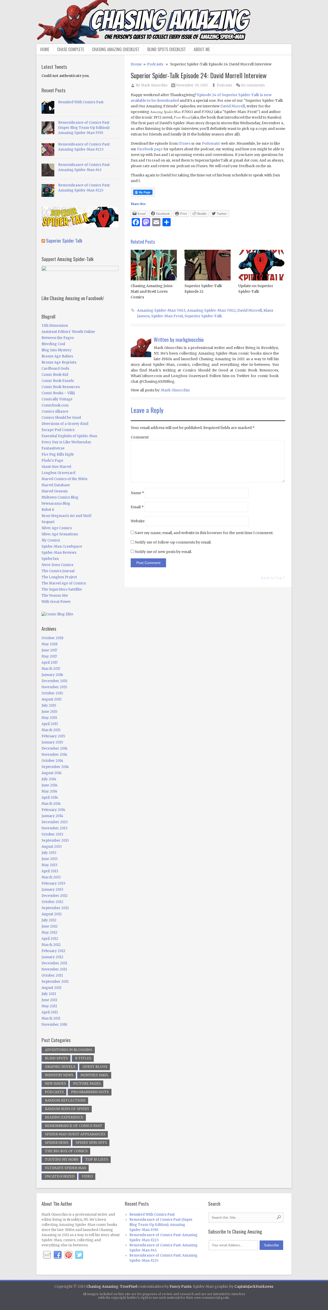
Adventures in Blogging (68, 1050)
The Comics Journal (58, 571)
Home (44, 49)
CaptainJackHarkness (253, 1286)
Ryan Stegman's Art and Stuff (66, 516)
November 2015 (54, 687)
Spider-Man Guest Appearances (75, 1134)
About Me (202, 49)
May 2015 (49, 718)
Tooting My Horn (61, 1159)
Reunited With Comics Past (81, 102)
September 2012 (55, 908)
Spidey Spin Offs (91, 1142)
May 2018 (49, 644)
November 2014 (54, 754)
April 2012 (50, 938)
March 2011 (51, 1018)
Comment (140, 437)
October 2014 (52, 761)
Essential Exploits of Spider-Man (69, 436)
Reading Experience (64, 1117)
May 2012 (49, 932)
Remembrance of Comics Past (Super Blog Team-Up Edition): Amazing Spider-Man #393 (84, 127)
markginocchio (190, 339)
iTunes (184, 143)
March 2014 (51, 803)
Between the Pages (58, 338)
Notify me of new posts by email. (163, 551)
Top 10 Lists (96, 1159)
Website (138, 521)
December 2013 (55, 822)
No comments (253, 85)
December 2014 (55, 748)
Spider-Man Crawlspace (62, 546)
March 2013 (51, 877)
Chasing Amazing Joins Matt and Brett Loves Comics (151, 291)
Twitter (79, 1255)
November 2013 (54, 828)
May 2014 (49, 791)
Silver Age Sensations (60, 534)
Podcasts (155, 64)
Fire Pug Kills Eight (58, 454)
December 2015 (54, 681)
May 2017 (49, 656)
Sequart (48, 522)
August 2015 (51, 699)
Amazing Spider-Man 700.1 (161, 310)
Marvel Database (56, 485)
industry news (59, 1075)
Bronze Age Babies (57, 356)
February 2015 (53, 736)
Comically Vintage (57, 399)
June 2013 (50, 859)
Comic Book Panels (58, 381)
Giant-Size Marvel (56, 467)
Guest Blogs (95, 1067)
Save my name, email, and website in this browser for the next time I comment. (204, 532)
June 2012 (50, 926)
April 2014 (50, 797)
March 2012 (51, 945)
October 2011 (52, 975)
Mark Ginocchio (154, 85)
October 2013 (52, 834)
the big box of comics (66, 1151)
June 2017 (49, 650)
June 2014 (50, 785)
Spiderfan (50, 559)
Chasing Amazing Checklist (115, 49)
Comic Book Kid (55, 374)
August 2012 (52, 914)
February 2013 (53, 883)
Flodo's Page (52, 460)
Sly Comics (51, 540)
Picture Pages (87, 1083)
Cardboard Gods (55, 368)
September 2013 (55, 840)
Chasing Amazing (102, 1286)
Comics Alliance (55, 411)
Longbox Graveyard (58, 473)
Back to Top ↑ (273, 577)
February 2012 (53, 951)
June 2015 (49, 711)
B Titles (83, 1058)
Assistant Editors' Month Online (68, 332)
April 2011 (50, 1012)
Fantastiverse (53, 448)
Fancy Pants (180, 1286)
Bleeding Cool (53, 344)
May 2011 (49, 1006)
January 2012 (52, 957)
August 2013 (52, 846)
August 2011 (51, 988)
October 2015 (52, 693)
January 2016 (52, 675)
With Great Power (56, 602)
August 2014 (52, 773)
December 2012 (55, 896)
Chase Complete (70, 49)
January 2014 (52, 816)
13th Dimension (55, 325)
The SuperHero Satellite (62, 589)
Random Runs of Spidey (67, 1109)
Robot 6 (48, 509)
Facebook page (150, 149)
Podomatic (211, 143)
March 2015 (51, 730)
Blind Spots (56, 1058)
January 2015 (52, 742)
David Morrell (232, 106)
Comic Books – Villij (58, 393)
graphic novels (60, 1067)
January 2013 (52, 889)
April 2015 (50, 724)
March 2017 (51, 669)
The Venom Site (55, 595)
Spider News (56, 1142)
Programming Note (90, 1092)
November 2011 (54, 969)
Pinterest (68, 1255)
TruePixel (128, 1286)
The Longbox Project (59, 577)
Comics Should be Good (61, 417)
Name (137, 493)
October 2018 (52, 638)
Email (137, 507)
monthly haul (94, 1075)
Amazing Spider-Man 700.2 (211, 310)
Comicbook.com (55, 405)
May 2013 (49, 865)
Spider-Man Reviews (59, 552)
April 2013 (50, 871)
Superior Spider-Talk (203, 316)
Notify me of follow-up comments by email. (173, 542)
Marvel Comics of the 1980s (64, 479)
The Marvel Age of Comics (64, 583)
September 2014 (55, 767)
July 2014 (49, 779)
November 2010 (54, 1024)
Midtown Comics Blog (60, 497)
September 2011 (55, 981)
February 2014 (53, 810)
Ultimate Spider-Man (65, 1168)
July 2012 (49, 920)
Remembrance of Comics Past (73, 1126)
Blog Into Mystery (56, 350)
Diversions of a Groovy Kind (65, 424)
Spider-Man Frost (167, 316)
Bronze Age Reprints (59, 362)
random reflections (65, 1100)
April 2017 (50, 662)
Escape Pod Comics (58, 430)
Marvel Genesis (55, 491)
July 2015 (49, 705)
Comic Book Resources (61, 387)
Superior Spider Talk (64, 240)
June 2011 (49, 1000)
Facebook (58, 1255)
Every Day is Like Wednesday (66, 442)
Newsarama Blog (56, 503)
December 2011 (54, 963)
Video (87, 1176)
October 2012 (52, 902)
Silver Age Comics (57, 528)
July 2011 (49, 994)
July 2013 (49, 853)
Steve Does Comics (57, 565)
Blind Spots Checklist (166, 49)
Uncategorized (60, 1176)
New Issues (55, 1083)
